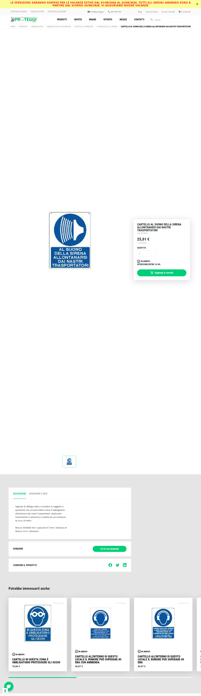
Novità (78, 19)
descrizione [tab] (19, 493)
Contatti (139, 19)
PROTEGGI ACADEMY (57, 12)
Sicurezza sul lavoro (107, 26)
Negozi (123, 19)
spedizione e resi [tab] (38, 493)
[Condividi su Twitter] (117, 566)
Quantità (141, 248)
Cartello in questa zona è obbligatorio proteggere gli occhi (36, 661)
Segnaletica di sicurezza (59, 26)
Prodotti (62, 19)
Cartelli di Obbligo (84, 26)
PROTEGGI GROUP (19, 12)
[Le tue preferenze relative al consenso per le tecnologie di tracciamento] (5, 691)
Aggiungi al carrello (163, 272)
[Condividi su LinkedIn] (125, 566)
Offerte (107, 19)
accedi (172, 12)
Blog (140, 12)
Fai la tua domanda (109, 548)
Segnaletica (37, 26)
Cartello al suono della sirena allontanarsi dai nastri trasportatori (156, 26)
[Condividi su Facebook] (110, 566)
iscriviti (164, 12)
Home (12, 26)
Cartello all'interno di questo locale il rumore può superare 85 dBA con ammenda (98, 659)
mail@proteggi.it (97, 12)
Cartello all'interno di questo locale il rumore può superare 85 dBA (161, 659)
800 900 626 (116, 12)
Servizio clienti (152, 12)
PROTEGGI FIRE (37, 12)
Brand (92, 19)
